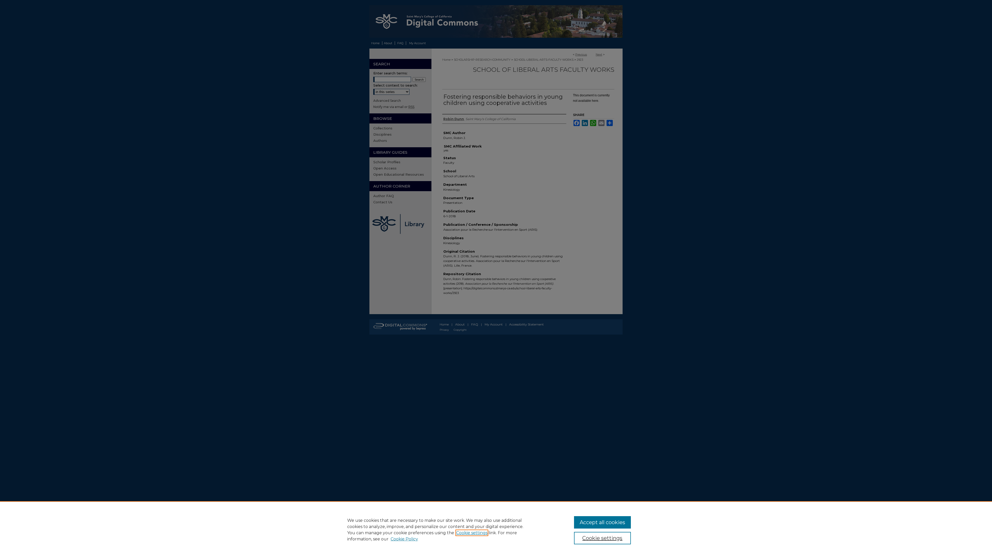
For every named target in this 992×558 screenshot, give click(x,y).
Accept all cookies (602, 522)
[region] (496, 529)
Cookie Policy (404, 539)
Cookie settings (471, 532)
